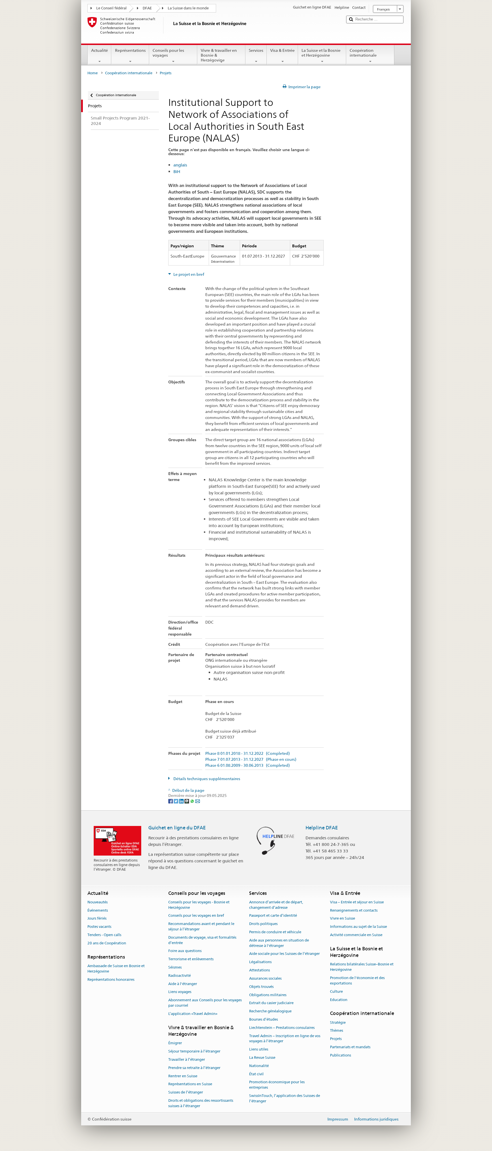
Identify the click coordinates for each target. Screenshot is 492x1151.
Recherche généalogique (270, 1011)
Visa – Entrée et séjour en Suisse (357, 902)
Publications (340, 1055)
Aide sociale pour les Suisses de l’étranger (284, 954)
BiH (176, 171)
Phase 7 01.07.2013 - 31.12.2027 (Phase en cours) (250, 759)
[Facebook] (171, 801)
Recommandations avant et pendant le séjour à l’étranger (201, 926)
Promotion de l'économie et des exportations (357, 980)
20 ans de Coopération (106, 943)
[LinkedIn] (181, 801)
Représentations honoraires (110, 979)
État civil (256, 1074)
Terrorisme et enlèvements (191, 959)
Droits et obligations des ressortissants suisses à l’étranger (200, 1103)
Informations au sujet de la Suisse (358, 926)
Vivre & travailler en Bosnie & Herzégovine (219, 55)
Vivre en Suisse (342, 918)
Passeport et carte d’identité (273, 916)
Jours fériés (96, 918)
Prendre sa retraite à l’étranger (194, 1068)
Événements (97, 910)
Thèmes (336, 1031)
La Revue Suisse (262, 1057)
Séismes (175, 967)
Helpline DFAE (322, 828)
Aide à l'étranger (182, 984)
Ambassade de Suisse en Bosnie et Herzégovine (116, 968)
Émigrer (175, 1043)
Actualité (99, 50)
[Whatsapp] (192, 801)
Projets (336, 1039)
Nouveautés (97, 902)
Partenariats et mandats (350, 1047)
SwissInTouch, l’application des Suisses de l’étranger (284, 1098)
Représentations (130, 50)
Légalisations (260, 962)
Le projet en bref (188, 274)
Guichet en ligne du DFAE (177, 828)
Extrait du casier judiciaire (271, 1003)
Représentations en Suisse (190, 1084)
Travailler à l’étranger (186, 1059)
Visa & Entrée (282, 50)
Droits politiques (263, 924)
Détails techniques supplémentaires (206, 778)
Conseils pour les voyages (168, 52)
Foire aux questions (185, 951)
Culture (336, 991)
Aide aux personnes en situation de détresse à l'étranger (279, 943)
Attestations (259, 970)
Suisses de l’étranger (185, 1092)
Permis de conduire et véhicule (275, 932)
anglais (180, 165)
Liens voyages (179, 992)
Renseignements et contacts (354, 910)
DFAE (147, 8)
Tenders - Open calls (104, 935)
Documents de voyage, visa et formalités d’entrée (202, 940)
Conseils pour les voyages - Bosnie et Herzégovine (198, 905)
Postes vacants (99, 926)
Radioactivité (179, 975)
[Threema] (187, 801)
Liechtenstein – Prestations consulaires (282, 1027)
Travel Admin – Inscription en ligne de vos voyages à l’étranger (284, 1038)
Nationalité (259, 1066)
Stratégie (338, 1022)
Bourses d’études (263, 1019)
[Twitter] (176, 801)
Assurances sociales (265, 978)
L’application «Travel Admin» (193, 1014)
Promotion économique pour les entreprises (277, 1085)
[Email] (197, 801)
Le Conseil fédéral (111, 8)
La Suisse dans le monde (188, 8)
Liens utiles (258, 1049)
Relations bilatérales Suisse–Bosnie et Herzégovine (361, 967)
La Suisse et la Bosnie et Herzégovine (321, 52)
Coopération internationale (363, 52)
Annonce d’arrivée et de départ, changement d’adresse (276, 905)
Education (338, 1000)
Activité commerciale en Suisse (356, 935)
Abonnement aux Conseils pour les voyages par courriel (205, 1003)
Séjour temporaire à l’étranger (194, 1051)
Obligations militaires (267, 995)
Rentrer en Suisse (182, 1076)
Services (256, 50)
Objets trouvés (261, 986)
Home (92, 73)
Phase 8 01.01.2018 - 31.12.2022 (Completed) (247, 753)
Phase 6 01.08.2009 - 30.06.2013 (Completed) (247, 765)
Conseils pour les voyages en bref (196, 916)
